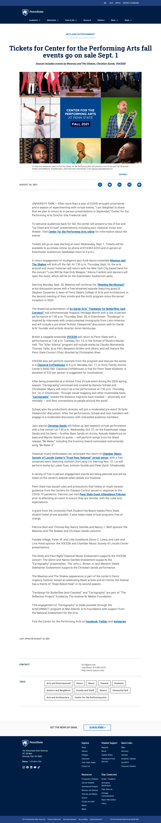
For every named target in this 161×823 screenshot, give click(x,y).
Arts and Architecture (58, 697)
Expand (123, 174)
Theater (104, 683)
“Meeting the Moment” (111, 284)
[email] (129, 185)
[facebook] (100, 185)
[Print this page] (139, 185)
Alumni (103, 690)
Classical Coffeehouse (51, 365)
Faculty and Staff (85, 690)
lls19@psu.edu (89, 664)
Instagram (120, 621)
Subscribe (96, 727)
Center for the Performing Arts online (71, 231)
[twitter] (110, 185)
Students (119, 683)
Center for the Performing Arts (91, 697)
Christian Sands (57, 425)
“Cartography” (41, 397)
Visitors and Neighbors (58, 690)
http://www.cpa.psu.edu (93, 670)
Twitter (103, 621)
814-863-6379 (99, 667)
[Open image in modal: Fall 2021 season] (80, 117)
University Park (120, 690)
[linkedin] (119, 185)
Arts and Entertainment (80, 34)
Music (91, 683)
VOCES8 (72, 337)
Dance (79, 683)
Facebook (92, 621)
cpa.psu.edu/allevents (100, 169)
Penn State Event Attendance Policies (103, 494)
